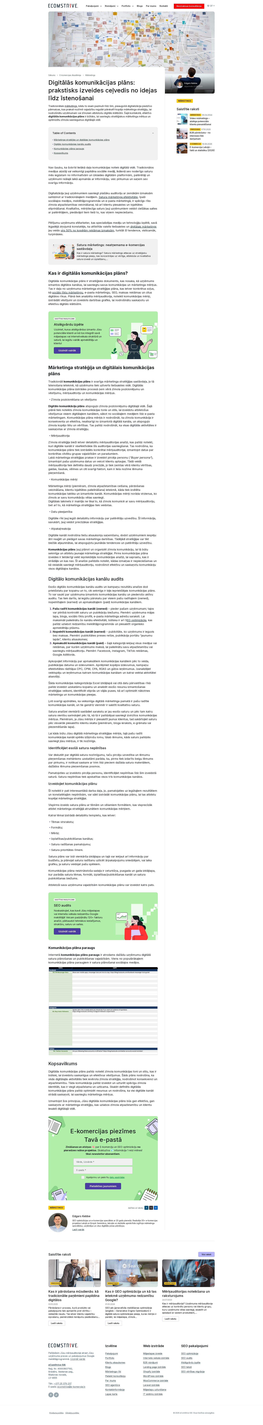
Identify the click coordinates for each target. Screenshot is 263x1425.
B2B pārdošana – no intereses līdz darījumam (200, 135)
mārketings (71, 106)
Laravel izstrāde (151, 1385)
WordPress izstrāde (153, 1376)
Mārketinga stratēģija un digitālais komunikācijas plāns (82, 139)
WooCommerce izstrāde (155, 1380)
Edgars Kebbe (190, 83)
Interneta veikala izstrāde (156, 1358)
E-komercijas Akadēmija (71, 75)
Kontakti (164, 6)
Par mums (151, 6)
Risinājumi (110, 6)
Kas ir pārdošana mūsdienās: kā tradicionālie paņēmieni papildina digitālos (73, 1295)
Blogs (140, 6)
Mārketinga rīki (113, 1371)
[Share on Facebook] (146, 1208)
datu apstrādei (117, 1177)
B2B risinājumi (150, 1362)
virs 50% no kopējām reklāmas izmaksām (87, 230)
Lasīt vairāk (78, 1229)
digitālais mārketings (143, 226)
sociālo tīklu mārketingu (67, 292)
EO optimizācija (136, 620)
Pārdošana (195, 129)
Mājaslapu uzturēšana (154, 1389)
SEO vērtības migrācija (193, 1371)
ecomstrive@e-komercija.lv (71, 1386)
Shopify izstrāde (151, 1371)
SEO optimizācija (189, 1353)
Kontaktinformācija (115, 1389)
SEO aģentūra (112, 1385)
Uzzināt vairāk (67, 350)
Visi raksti (206, 1254)
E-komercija (196, 144)
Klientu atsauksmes (115, 1362)
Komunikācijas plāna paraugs (69, 148)
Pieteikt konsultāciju (115, 1376)
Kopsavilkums (61, 153)
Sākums (52, 75)
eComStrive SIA (57, 1364)
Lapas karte (111, 1394)
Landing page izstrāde (154, 1367)
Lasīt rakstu (56, 1323)
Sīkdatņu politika (72, 1413)
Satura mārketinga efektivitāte (118, 197)
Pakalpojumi (92, 6)
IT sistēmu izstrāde (153, 1394)
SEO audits (186, 1358)
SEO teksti (186, 1367)
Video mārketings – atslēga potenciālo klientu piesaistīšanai (200, 121)
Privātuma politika (56, 1413)
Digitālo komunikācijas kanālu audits (72, 144)
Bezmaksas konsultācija (189, 6)
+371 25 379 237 (63, 1383)
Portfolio (126, 6)
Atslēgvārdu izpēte (190, 1362)
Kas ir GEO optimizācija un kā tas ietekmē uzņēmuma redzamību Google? (130, 1295)
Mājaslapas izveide (152, 1353)
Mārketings (90, 75)
